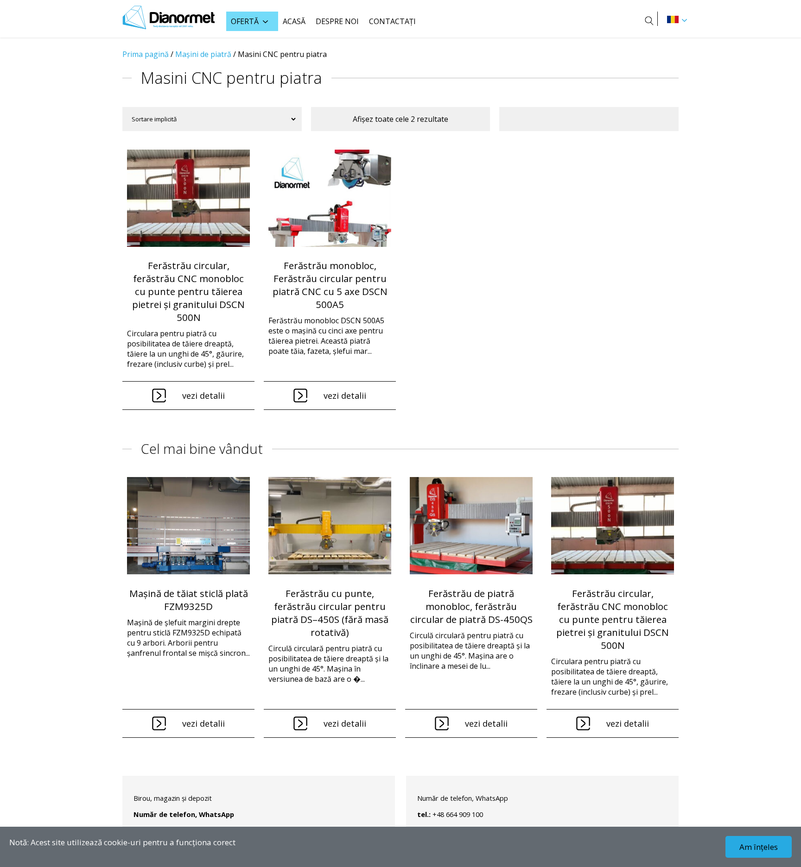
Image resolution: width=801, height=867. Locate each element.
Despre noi (337, 21)
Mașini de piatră (203, 54)
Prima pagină (145, 54)
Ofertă (245, 21)
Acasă (294, 21)
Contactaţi (392, 21)
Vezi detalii (203, 395)
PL (673, 19)
